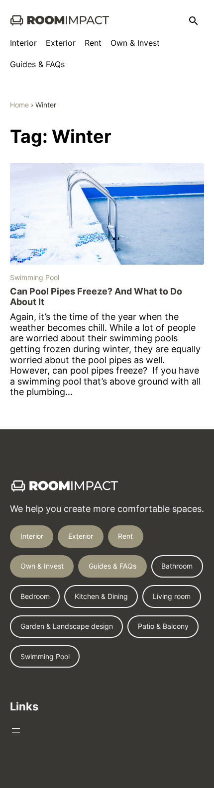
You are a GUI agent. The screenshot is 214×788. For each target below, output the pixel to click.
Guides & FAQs (112, 566)
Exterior (80, 536)
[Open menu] (16, 730)
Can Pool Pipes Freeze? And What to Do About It (96, 297)
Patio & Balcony (163, 626)
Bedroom (35, 596)
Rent (125, 536)
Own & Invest (42, 566)
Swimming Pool (34, 277)
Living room (172, 596)
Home (19, 104)
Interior (31, 536)
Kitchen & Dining (101, 596)
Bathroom (177, 566)
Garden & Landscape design (66, 626)
